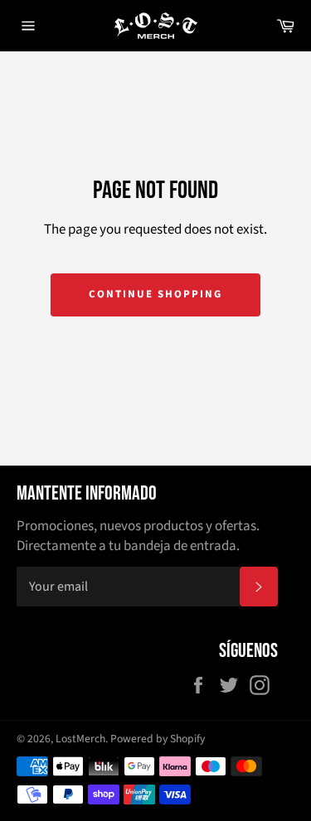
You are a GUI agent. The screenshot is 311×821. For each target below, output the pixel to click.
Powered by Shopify (157, 738)
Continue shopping (155, 294)
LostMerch (80, 738)
